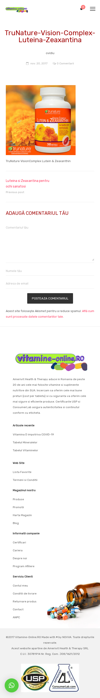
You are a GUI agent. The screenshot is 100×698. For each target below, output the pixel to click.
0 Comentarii (65, 63)
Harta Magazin (22, 515)
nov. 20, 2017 (38, 63)
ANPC (16, 617)
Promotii (18, 507)
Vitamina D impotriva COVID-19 (33, 434)
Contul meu (20, 585)
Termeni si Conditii (25, 480)
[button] (12, 685)
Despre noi (20, 558)
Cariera (18, 550)
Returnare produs (25, 601)
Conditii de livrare (25, 593)
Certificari (19, 542)
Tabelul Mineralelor (25, 442)
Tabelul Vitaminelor (25, 450)
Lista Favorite (22, 472)
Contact (18, 609)
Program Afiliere (23, 566)
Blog (16, 523)
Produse (18, 499)
